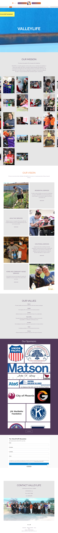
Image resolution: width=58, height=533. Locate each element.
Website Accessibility (30, 527)
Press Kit (26, 529)
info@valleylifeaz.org (29, 490)
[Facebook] (27, 524)
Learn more (42, 200)
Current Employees (30, 529)
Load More (29, 431)
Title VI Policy (24, 527)
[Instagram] (30, 524)
